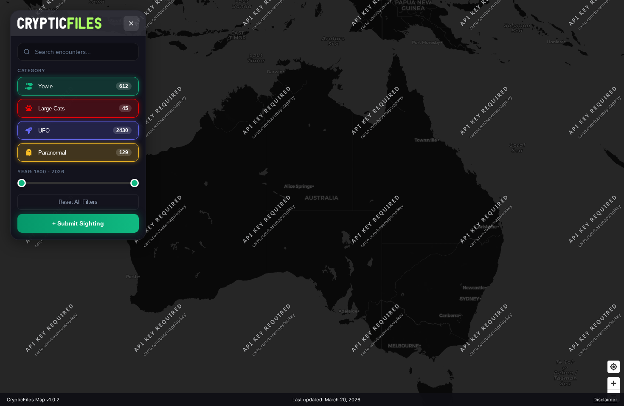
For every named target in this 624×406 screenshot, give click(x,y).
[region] (312, 203)
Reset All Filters (78, 202)
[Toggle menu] (131, 23)
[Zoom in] (613, 383)
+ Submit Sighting (78, 223)
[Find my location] (613, 367)
